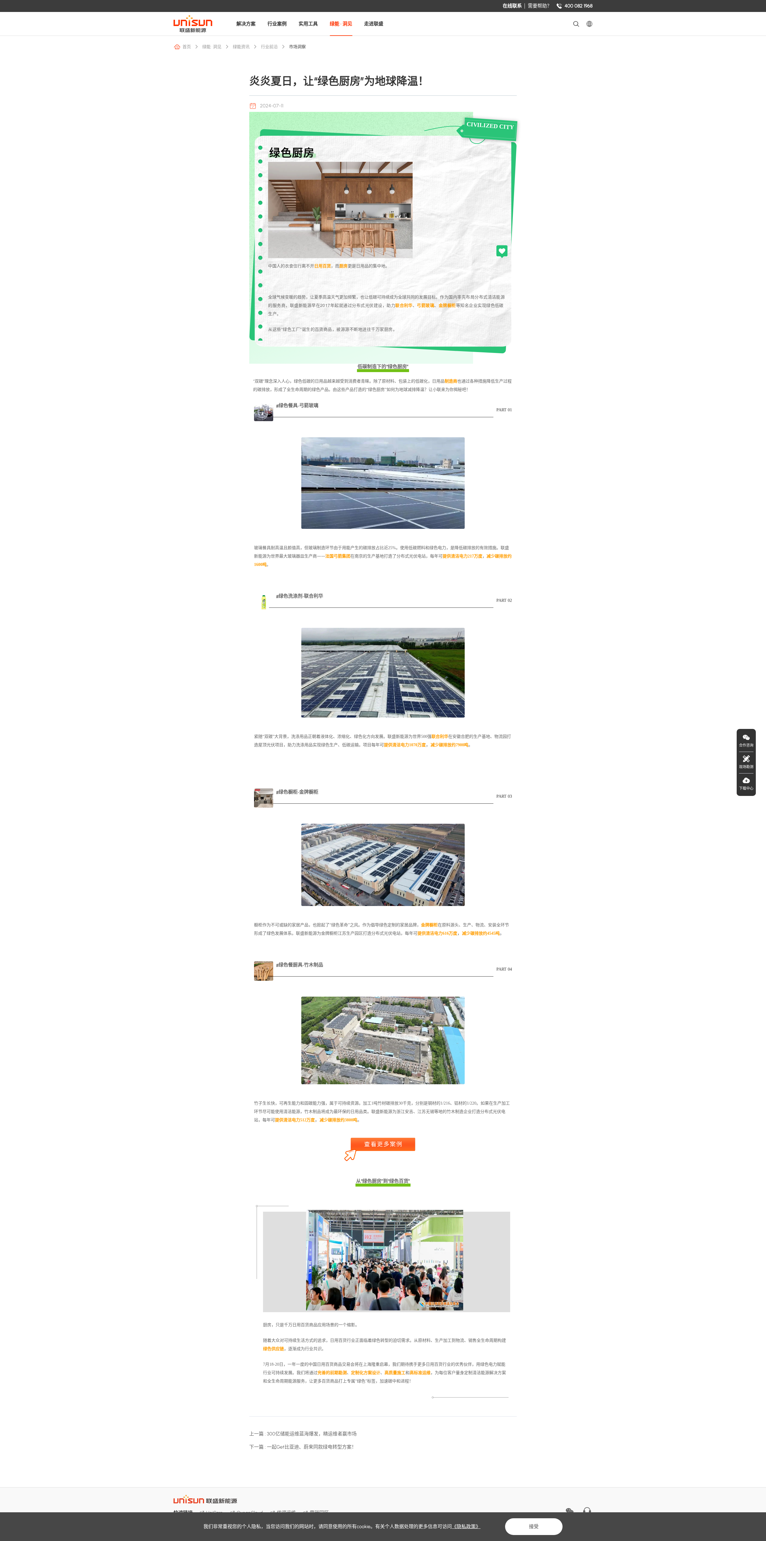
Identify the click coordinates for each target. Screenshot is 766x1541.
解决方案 (246, 24)
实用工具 (308, 24)
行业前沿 (269, 46)
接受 (534, 1526)
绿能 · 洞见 (341, 24)
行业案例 (277, 24)
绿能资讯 (241, 46)
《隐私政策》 (466, 1526)
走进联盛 (373, 24)
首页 (187, 46)
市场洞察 (297, 46)
